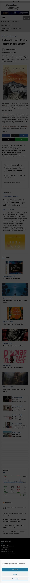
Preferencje (15, 579)
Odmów (15, 574)
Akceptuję (15, 569)
